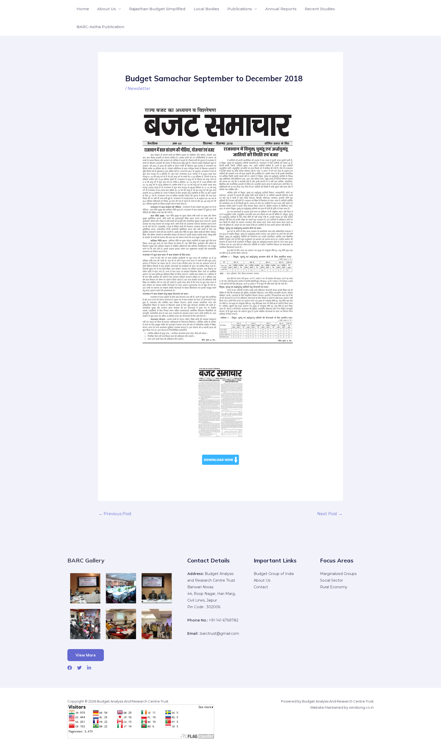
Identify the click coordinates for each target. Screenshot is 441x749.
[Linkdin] (89, 667)
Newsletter (139, 88)
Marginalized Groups (338, 573)
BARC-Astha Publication (100, 26)
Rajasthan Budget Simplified (157, 8)
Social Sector (331, 580)
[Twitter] (79, 667)
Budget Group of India (274, 573)
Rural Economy (333, 587)
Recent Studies (320, 8)
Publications (239, 8)
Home (83, 8)
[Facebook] (69, 667)
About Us (106, 8)
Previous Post (115, 513)
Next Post (329, 513)
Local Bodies (206, 8)
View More (86, 655)
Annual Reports (281, 8)
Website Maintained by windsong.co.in (342, 707)
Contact (261, 587)
